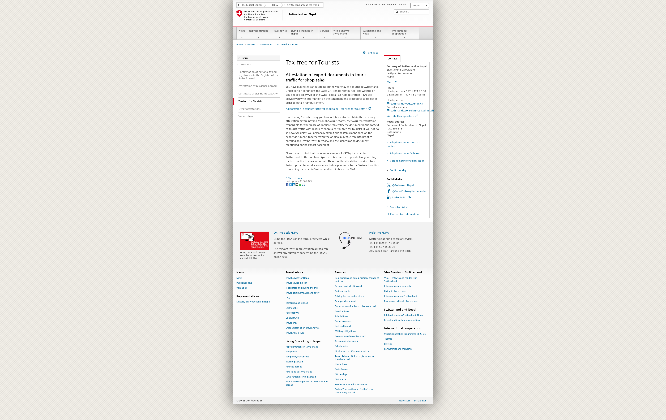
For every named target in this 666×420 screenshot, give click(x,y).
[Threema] (297, 184)
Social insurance (343, 321)
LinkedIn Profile (401, 197)
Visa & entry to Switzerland (341, 32)
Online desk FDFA (286, 232)
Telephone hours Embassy (404, 153)
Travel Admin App (295, 333)
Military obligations (345, 331)
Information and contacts (397, 286)
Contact (390, 58)
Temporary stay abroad (297, 357)
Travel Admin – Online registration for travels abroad (355, 358)
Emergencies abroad (345, 301)
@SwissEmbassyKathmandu (409, 191)
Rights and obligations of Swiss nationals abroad (307, 383)
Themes (388, 339)
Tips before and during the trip (302, 288)
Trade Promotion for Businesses (351, 384)
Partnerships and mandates (398, 349)
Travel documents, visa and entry (302, 293)
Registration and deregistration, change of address (357, 280)
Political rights (342, 291)
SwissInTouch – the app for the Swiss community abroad (354, 391)
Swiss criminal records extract (350, 336)
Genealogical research (346, 341)
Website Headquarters (400, 116)
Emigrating (291, 351)
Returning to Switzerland (299, 371)
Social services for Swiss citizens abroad (355, 306)
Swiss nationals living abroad (301, 376)
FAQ (288, 298)
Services (324, 30)
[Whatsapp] (300, 184)
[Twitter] (290, 184)
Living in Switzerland (395, 291)
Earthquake (292, 308)
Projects (388, 344)
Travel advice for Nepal (297, 278)
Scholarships (341, 346)
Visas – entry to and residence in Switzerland (400, 280)
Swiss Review (341, 369)
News (242, 30)
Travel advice (279, 30)
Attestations (266, 44)
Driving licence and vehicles (349, 296)
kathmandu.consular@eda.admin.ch (412, 110)
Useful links (341, 364)
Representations (258, 30)
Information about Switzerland (400, 296)
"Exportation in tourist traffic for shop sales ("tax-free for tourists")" (327, 108)
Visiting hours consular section (407, 160)
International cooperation (399, 32)
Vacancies (241, 288)
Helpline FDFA (379, 232)
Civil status (340, 379)
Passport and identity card (348, 286)
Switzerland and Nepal (372, 32)
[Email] (303, 184)
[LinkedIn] (294, 184)
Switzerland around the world (303, 5)
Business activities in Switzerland (401, 301)
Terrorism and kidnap (297, 303)
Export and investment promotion (402, 320)
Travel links (291, 323)
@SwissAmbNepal (403, 185)
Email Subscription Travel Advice (302, 328)
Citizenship (341, 374)
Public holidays (398, 170)
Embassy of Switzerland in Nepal (253, 302)
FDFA (275, 5)
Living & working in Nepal (302, 32)
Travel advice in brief (296, 283)
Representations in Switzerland (302, 346)
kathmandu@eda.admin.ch (406, 103)
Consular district (398, 207)
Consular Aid (292, 318)
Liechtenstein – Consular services (352, 351)
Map (390, 82)
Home (239, 44)
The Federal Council (252, 5)
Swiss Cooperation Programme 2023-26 (405, 334)
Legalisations (342, 311)
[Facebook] (287, 184)
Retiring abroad (294, 366)
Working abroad (294, 361)
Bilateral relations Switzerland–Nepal (403, 315)
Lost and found (343, 326)
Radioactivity (292, 313)
